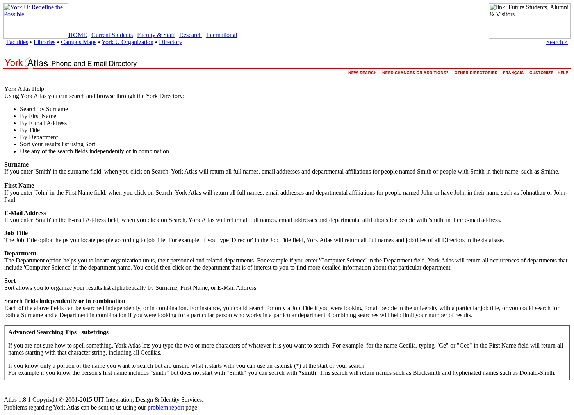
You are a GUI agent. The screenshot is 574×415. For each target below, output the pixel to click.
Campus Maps (78, 42)
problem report (166, 407)
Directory (170, 42)
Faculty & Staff (156, 35)
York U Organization (127, 42)
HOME (77, 35)
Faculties (17, 42)
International (221, 35)
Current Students (112, 35)
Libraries (44, 42)
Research (190, 35)
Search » (557, 42)
